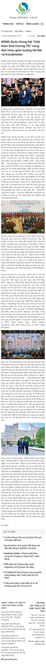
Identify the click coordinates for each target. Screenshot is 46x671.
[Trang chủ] (23, 8)
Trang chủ (7, 24)
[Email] (39, 36)
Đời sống (19, 31)
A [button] (29, 36)
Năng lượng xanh (35, 24)
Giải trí (28, 31)
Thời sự (20, 24)
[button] (42, 36)
